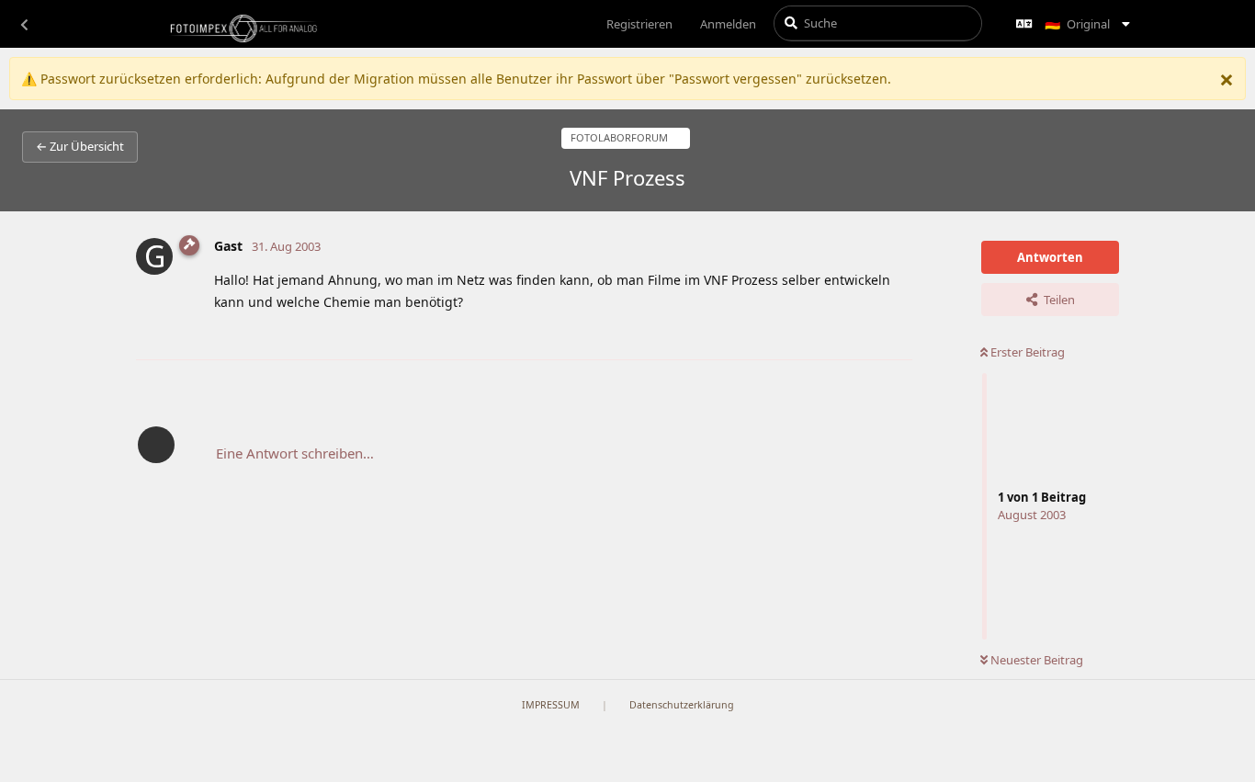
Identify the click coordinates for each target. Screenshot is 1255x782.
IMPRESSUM (551, 704)
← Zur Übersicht (80, 146)
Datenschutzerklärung (681, 704)
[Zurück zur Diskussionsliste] (23, 23)
